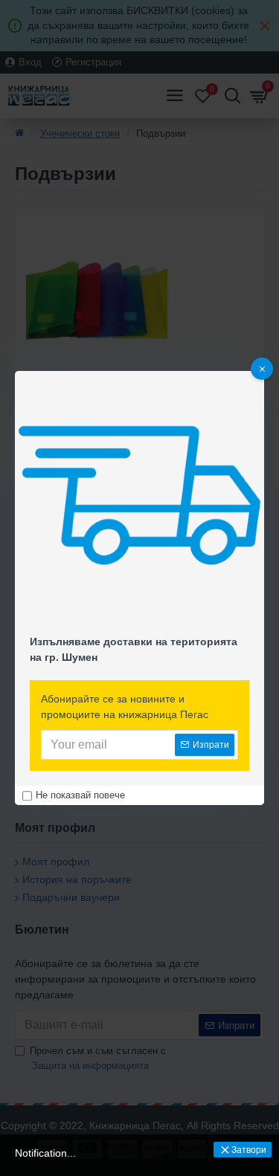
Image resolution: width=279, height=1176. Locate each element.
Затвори (248, 1150)
